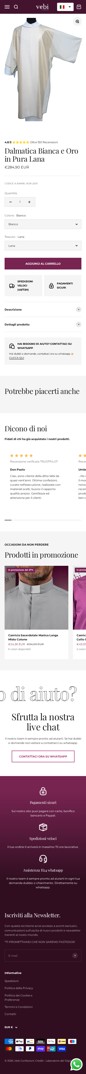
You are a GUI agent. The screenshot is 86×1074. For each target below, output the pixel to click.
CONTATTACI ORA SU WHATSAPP (43, 756)
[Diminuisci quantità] (10, 202)
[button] (65, 7)
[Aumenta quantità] (29, 202)
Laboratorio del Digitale (60, 1060)
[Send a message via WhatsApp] (76, 1064)
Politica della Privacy (19, 988)
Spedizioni (12, 981)
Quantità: (11, 193)
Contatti (10, 1014)
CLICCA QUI (16, 357)
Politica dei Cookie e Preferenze (18, 997)
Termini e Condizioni (19, 1007)
